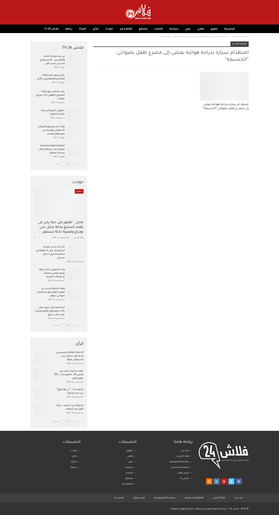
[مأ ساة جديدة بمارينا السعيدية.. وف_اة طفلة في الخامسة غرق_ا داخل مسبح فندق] (75, 251)
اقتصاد (158, 29)
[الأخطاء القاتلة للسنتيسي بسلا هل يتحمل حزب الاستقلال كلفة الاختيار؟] (42, 357)
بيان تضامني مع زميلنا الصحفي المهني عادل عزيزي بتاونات (50, 95)
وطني (200, 29)
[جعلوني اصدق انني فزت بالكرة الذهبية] (75, 115)
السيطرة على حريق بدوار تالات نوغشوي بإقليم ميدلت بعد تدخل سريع (50, 311)
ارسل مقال (183, 473)
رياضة (68, 29)
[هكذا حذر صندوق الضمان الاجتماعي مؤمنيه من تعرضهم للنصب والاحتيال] (75, 131)
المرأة (82, 29)
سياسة (173, 29)
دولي (188, 29)
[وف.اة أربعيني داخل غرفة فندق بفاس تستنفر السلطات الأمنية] (75, 274)
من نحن (185, 451)
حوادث (109, 29)
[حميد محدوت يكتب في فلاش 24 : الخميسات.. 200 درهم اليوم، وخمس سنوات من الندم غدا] (42, 375)
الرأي (96, 29)
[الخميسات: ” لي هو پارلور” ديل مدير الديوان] (42, 394)
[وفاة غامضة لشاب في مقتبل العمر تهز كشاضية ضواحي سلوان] (75, 293)
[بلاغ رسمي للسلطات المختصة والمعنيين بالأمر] (75, 80)
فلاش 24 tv (51, 29)
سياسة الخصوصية (179, 462)
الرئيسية (229, 29)
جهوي (214, 29)
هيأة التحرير (183, 456)
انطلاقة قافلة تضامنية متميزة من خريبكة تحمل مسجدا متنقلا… (52, 149)
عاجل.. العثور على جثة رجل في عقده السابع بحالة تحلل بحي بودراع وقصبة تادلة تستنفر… (61, 227)
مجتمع (143, 29)
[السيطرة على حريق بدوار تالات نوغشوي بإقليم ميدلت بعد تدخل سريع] (75, 312)
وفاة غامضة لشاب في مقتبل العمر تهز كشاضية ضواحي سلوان (51, 292)
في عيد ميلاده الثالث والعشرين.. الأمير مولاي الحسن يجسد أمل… (52, 60)
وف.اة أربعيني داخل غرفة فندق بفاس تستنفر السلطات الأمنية (52, 273)
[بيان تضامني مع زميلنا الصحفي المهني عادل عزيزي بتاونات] (75, 96)
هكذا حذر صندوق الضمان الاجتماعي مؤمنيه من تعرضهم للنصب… (51, 130)
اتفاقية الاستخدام (180, 467)
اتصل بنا (184, 478)
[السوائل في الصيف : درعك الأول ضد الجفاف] (42, 410)
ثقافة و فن (126, 29)
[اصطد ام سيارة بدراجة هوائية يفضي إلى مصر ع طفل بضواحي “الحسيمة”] (224, 86)
